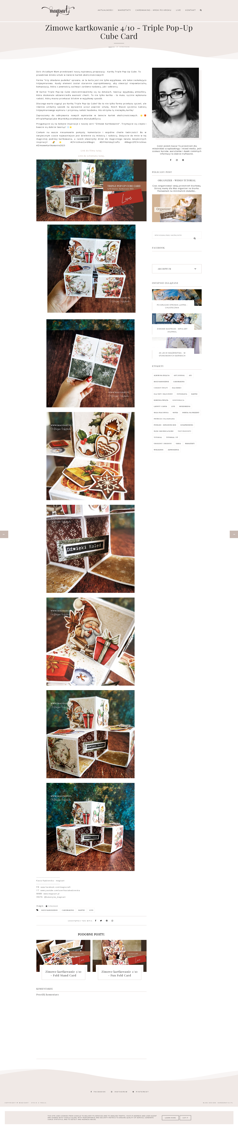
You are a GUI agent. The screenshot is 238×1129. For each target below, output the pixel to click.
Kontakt (190, 10)
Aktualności (105, 10)
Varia (178, 443)
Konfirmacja (178, 400)
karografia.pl (225, 1102)
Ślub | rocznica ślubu (164, 431)
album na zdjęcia (162, 375)
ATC (190, 375)
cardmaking (68, 910)
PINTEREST (142, 1092)
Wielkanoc (159, 450)
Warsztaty (124, 10)
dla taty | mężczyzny (163, 394)
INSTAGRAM (121, 1092)
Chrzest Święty (161, 388)
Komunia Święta (161, 400)
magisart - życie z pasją (32, 1102)
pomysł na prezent (190, 413)
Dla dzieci (176, 388)
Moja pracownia (161, 413)
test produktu (184, 431)
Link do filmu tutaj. (91, 150)
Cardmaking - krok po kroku (153, 10)
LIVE (91, 910)
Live (178, 10)
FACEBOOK (100, 1092)
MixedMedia (184, 406)
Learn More (170, 1118)
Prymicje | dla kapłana (164, 419)
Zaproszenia (173, 450)
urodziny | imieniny (163, 443)
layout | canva (160, 406)
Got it (185, 1118)
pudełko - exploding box (165, 425)
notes (175, 413)
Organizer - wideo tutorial (177, 180)
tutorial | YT (172, 437)
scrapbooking (186, 425)
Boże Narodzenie (49, 910)
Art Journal (179, 375)
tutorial (158, 437)
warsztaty (190, 443)
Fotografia (182, 394)
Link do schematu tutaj (91, 156)
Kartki (81, 910)
